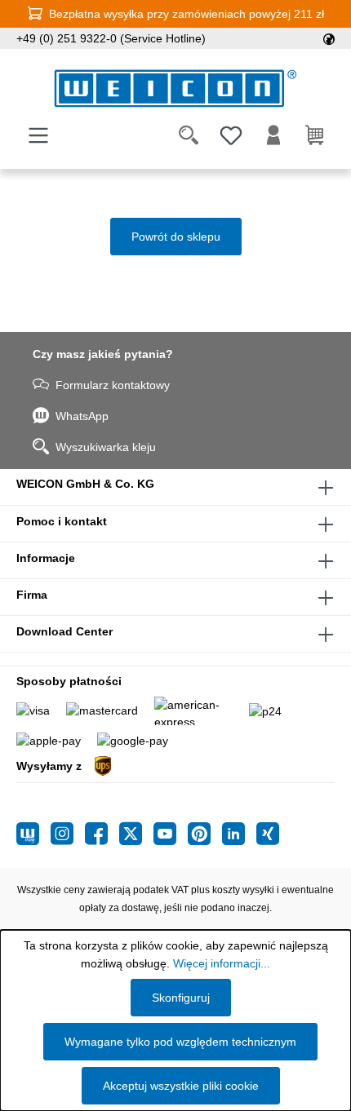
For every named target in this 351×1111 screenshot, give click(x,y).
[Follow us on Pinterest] (205, 833)
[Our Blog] (33, 833)
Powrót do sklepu (175, 236)
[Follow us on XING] (267, 833)
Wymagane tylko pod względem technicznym (180, 1041)
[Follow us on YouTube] (170, 833)
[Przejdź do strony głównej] (175, 88)
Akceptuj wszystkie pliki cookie (181, 1085)
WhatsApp (82, 416)
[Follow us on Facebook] (102, 833)
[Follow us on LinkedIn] (239, 833)
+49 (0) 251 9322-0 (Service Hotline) (111, 38)
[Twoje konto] (273, 135)
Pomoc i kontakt (61, 521)
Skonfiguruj (181, 997)
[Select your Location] (329, 38)
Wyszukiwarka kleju (106, 447)
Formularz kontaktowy (113, 385)
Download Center (64, 631)
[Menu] (38, 135)
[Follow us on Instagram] (68, 833)
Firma (31, 594)
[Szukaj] (188, 135)
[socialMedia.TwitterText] (136, 833)
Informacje (45, 557)
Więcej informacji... (221, 963)
